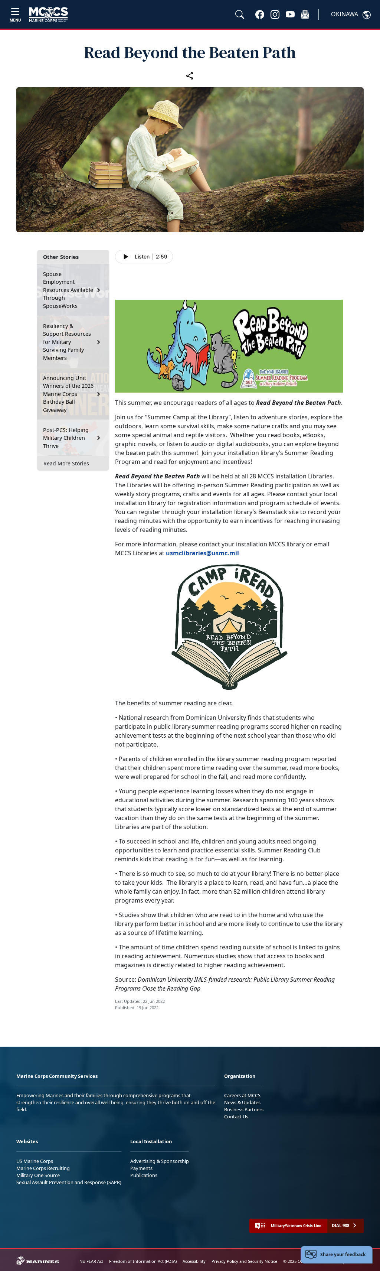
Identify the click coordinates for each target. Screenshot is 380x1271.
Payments (141, 1168)
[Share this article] (190, 75)
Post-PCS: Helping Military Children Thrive (66, 437)
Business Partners (243, 1109)
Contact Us (236, 1116)
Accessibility (194, 1261)
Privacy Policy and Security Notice (244, 1261)
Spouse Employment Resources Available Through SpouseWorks (68, 289)
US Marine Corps (34, 1161)
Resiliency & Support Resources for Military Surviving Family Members (67, 341)
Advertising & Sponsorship (159, 1161)
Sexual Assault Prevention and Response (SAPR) (68, 1182)
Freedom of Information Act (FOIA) (143, 1261)
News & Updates (242, 1102)
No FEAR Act (91, 1261)
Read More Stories (66, 463)
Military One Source (38, 1175)
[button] (259, 14)
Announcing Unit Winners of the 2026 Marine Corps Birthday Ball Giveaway (68, 393)
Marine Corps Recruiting (43, 1168)
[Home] (48, 14)
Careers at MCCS (242, 1095)
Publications (143, 1175)
